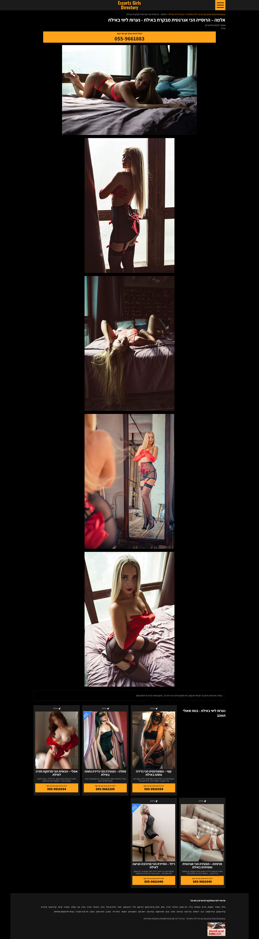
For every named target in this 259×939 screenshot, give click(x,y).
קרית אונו (150, 911)
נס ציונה (180, 911)
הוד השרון (183, 907)
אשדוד (217, 907)
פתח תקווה (160, 911)
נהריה (89, 907)
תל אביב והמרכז (82, 911)
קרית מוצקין (220, 911)
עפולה (73, 907)
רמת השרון (100, 911)
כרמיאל (96, 907)
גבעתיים (197, 907)
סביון (167, 911)
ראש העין (141, 911)
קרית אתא (53, 907)
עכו (78, 907)
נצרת (83, 907)
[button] (220, 5)
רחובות (124, 911)
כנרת (103, 907)
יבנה (202, 911)
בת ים (204, 907)
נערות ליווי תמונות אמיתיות (64, 911)
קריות (60, 907)
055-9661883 (129, 38)
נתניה (173, 911)
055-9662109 (105, 789)
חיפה (120, 907)
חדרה (168, 907)
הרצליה (175, 907)
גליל (134, 907)
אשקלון (210, 907)
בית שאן (140, 907)
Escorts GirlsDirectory (129, 5)
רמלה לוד (116, 911)
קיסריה (66, 907)
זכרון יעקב (127, 907)
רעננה (92, 911)
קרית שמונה (210, 911)
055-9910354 (153, 789)
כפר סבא (188, 911)
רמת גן (108, 911)
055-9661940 (202, 881)
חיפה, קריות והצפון (152, 907)
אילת (223, 907)
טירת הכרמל (111, 907)
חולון (163, 907)
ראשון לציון (132, 911)
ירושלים (196, 911)
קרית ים (44, 907)
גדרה (191, 907)
